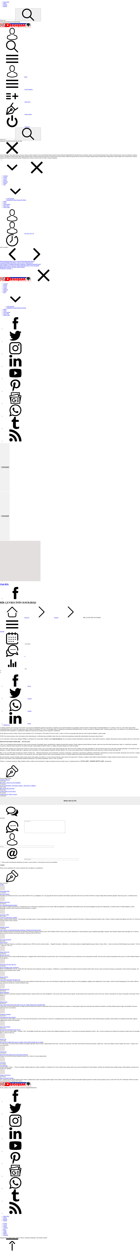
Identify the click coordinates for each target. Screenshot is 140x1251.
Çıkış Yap (27, 126)
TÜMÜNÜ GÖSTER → (6, 268)
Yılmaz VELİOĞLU (5, 1075)
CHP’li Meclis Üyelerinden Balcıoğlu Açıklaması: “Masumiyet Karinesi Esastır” (20, 264)
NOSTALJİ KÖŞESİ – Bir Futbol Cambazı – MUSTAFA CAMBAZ (18, 785)
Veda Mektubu (4, 1065)
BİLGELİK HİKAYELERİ (7, 788)
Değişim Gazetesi (4, 927)
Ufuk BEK (4, 584)
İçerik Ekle (27, 102)
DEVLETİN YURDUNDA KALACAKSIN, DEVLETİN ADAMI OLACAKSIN (21, 1042)
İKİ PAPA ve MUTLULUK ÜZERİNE (10, 782)
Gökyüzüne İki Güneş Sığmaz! (8, 1017)
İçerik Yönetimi (28, 89)
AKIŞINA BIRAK (5, 780)
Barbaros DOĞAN (5, 902)
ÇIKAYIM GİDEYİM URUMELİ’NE (10, 980)
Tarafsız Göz (3, 1051)
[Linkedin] (15, 366)
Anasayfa (26, 617)
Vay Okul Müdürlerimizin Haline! (8, 905)
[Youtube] (15, 378)
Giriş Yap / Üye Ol (29, 233)
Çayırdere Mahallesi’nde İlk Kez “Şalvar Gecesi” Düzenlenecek (16, 262)
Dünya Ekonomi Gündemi (7, 1078)
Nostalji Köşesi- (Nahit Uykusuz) (8, 794)
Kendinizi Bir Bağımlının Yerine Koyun (10, 1029)
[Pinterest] (15, 391)
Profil (25, 77)
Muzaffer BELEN (4, 989)
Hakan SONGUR (4, 952)
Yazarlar (56, 617)
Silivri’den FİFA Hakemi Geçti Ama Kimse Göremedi (14, 1054)
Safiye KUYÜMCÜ (5, 1027)
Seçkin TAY (3, 1039)
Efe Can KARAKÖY (5, 939)
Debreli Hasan (3, 942)
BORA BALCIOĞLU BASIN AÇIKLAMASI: (12, 267)
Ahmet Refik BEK (5, 891)
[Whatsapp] (15, 416)
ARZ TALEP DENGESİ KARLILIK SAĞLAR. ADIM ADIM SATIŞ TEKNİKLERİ (22, 1005)
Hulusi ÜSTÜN (4, 977)
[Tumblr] (15, 428)
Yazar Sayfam (28, 114)
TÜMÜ (2, 884)
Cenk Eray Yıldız (4, 914)
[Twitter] (15, 341)
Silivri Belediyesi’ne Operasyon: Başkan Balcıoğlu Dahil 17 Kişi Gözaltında (19, 265)
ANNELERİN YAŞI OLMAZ (8, 791)
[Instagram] (15, 354)
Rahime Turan (3, 1002)
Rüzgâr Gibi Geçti (4, 955)
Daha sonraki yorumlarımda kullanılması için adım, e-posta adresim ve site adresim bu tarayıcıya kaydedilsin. (30, 862)
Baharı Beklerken (4, 992)
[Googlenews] (15, 403)
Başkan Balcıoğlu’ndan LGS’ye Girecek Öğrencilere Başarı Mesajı (17, 261)
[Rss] (15, 441)
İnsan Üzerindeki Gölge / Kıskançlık (9, 967)
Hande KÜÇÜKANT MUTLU (8, 964)
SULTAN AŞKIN (4, 894)
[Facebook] (15, 329)
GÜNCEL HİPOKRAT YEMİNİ (8, 917)
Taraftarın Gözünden (5, 1014)
